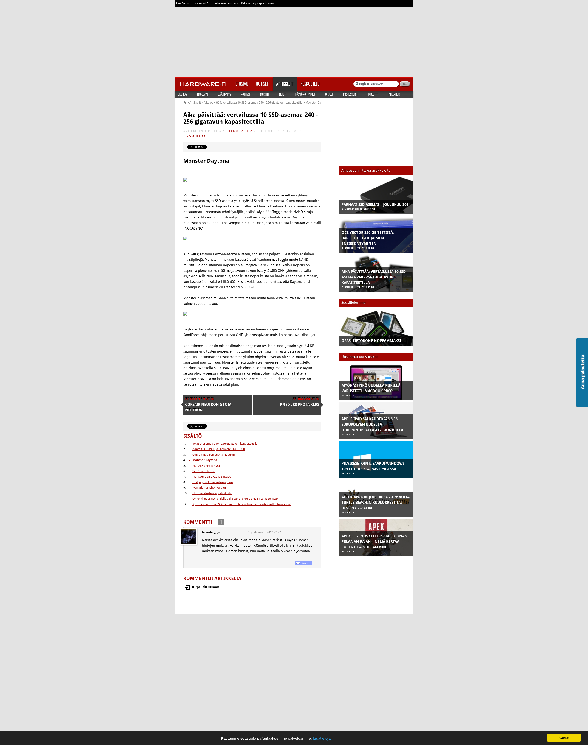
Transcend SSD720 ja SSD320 (211, 476)
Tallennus (393, 94)
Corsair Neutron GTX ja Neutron (213, 454)
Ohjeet (329, 94)
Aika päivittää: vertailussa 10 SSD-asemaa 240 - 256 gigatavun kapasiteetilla (253, 102)
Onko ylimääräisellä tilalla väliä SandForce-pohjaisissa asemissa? (235, 498)
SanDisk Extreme (203, 471)
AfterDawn (182, 3)
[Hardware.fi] (203, 83)
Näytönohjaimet (305, 94)
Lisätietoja (322, 738)
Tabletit (373, 94)
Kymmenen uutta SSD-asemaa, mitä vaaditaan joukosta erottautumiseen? (241, 504)
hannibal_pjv (211, 532)
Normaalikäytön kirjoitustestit (212, 493)
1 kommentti (195, 136)
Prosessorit (350, 94)
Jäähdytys (224, 94)
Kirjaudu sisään (205, 587)
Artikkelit (195, 102)
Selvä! (564, 738)
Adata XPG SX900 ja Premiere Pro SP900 (218, 449)
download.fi (201, 3)
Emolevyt (202, 94)
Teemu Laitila (240, 131)
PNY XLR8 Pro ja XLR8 (206, 465)
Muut (282, 94)
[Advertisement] (294, 41)
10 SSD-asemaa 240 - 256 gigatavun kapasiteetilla (224, 443)
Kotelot (245, 94)
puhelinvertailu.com (226, 3)
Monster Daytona (317, 102)
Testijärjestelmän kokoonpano (212, 482)
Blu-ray (182, 94)
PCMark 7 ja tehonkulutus (209, 487)
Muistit (264, 94)
